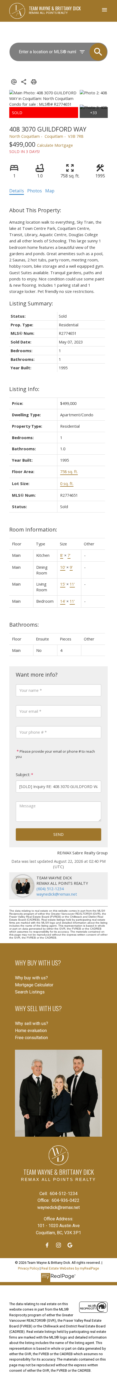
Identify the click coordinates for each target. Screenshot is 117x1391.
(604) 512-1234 (50, 888)
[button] (47, 1245)
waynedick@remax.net (56, 894)
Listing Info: (24, 389)
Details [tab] (16, 191)
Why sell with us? (31, 1023)
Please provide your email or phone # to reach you (55, 754)
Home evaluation (31, 1030)
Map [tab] (49, 191)
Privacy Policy (28, 1268)
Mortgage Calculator (34, 984)
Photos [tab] (34, 191)
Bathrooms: (24, 624)
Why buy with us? (31, 977)
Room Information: (33, 529)
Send (58, 834)
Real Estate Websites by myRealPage (70, 1268)
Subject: (23, 774)
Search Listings (30, 992)
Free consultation (31, 1037)
